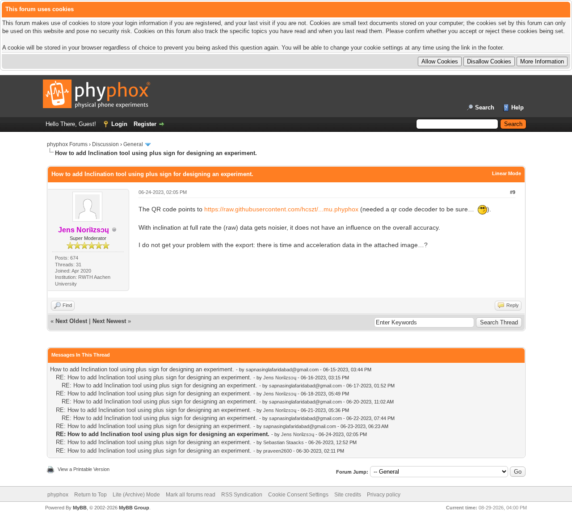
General (133, 144)
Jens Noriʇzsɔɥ (279, 377)
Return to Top (90, 495)
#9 (512, 192)
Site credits (347, 495)
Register (145, 124)
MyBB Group (134, 507)
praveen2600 (277, 451)
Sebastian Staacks (283, 442)
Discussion (105, 144)
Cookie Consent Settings (298, 495)
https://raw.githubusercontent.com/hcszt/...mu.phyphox (281, 209)
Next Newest (109, 321)
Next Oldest (71, 321)
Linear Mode (506, 173)
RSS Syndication (241, 495)
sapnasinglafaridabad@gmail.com (282, 369)
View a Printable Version (83, 469)
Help (517, 107)
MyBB (80, 507)
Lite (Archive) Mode (136, 495)
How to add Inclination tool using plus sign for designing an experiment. (142, 369)
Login (119, 124)
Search (484, 107)
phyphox (57, 495)
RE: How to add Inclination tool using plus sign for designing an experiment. (154, 377)
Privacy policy (383, 495)
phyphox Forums (67, 144)
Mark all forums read (190, 495)
